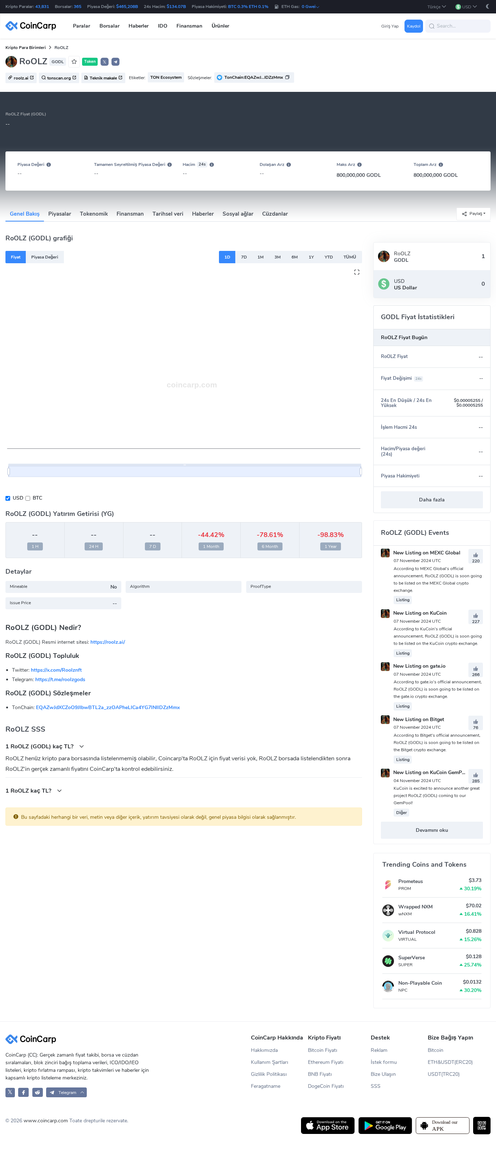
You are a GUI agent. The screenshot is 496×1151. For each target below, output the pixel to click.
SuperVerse (411, 957)
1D (227, 257)
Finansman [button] (189, 26)
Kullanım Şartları (269, 1062)
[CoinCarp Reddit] (37, 1092)
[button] (437, 6)
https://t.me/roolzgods (60, 679)
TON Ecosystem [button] (166, 77)
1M (260, 257)
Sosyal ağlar (238, 213)
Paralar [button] (81, 26)
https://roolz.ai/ (107, 642)
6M (295, 257)
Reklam (379, 1050)
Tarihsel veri (168, 213)
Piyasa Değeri (44, 257)
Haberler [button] (139, 26)
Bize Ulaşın (383, 1074)
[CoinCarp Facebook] (23, 1092)
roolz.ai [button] (21, 78)
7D (244, 257)
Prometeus (410, 881)
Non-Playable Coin (420, 983)
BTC (37, 498)
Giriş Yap (390, 26)
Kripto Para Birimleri (25, 47)
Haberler (203, 213)
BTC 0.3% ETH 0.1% (248, 6)
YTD (329, 257)
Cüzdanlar (275, 213)
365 (77, 6)
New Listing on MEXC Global (426, 552)
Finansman (130, 213)
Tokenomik (94, 213)
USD (18, 498)
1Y (311, 257)
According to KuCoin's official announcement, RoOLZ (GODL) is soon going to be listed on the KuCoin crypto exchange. (438, 636)
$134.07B (176, 6)
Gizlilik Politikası (269, 1074)
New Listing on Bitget (418, 719)
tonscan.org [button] (59, 78)
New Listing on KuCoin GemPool (430, 772)
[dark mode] (488, 6)
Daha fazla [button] (432, 499)
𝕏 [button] (104, 62)
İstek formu (384, 1062)
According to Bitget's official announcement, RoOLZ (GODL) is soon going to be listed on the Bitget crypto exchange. (437, 742)
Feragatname (265, 1086)
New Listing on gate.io (419, 666)
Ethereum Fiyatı (325, 1062)
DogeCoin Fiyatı (326, 1086)
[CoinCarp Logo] (32, 26)
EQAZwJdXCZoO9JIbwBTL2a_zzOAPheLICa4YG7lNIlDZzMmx (108, 707)
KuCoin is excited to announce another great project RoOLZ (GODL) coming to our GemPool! (437, 795)
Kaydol (413, 26)
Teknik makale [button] (103, 78)
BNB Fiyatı (320, 1074)
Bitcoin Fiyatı (322, 1050)
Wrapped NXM (415, 906)
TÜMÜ (349, 257)
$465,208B (127, 6)
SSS (376, 1086)
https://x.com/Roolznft (56, 670)
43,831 (42, 6)
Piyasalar (59, 213)
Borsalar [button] (109, 26)
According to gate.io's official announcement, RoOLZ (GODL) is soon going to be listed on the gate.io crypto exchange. (438, 689)
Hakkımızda (264, 1050)
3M (278, 257)
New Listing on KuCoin (419, 613)
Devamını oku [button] (432, 830)
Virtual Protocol (416, 932)
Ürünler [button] (220, 26)
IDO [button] (162, 26)
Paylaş (475, 213)
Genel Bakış (25, 213)
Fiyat (15, 257)
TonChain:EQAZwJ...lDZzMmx (253, 77)
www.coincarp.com (46, 1120)
